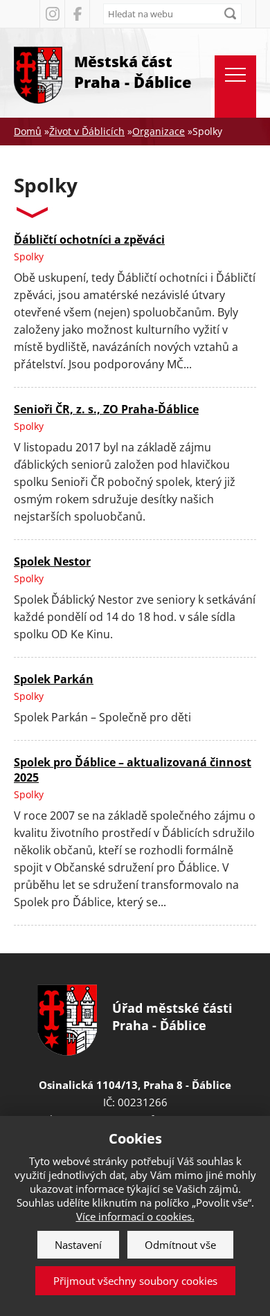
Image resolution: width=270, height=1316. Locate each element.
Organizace (158, 131)
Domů (28, 131)
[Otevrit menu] (235, 86)
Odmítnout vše (180, 1245)
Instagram (51, 14)
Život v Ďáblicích (87, 131)
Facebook (76, 14)
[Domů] (38, 73)
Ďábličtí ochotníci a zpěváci (89, 239)
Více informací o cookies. (135, 1216)
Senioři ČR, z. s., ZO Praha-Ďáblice (106, 409)
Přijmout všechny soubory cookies (135, 1281)
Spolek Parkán (53, 679)
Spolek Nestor (52, 561)
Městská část (133, 72)
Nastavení (78, 1245)
